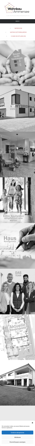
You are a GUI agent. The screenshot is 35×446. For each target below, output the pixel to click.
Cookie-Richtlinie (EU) (18, 36)
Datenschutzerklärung (18, 32)
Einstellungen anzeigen (17, 442)
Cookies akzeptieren (17, 432)
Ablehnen (17, 437)
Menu (18, 21)
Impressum (18, 28)
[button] (32, 423)
